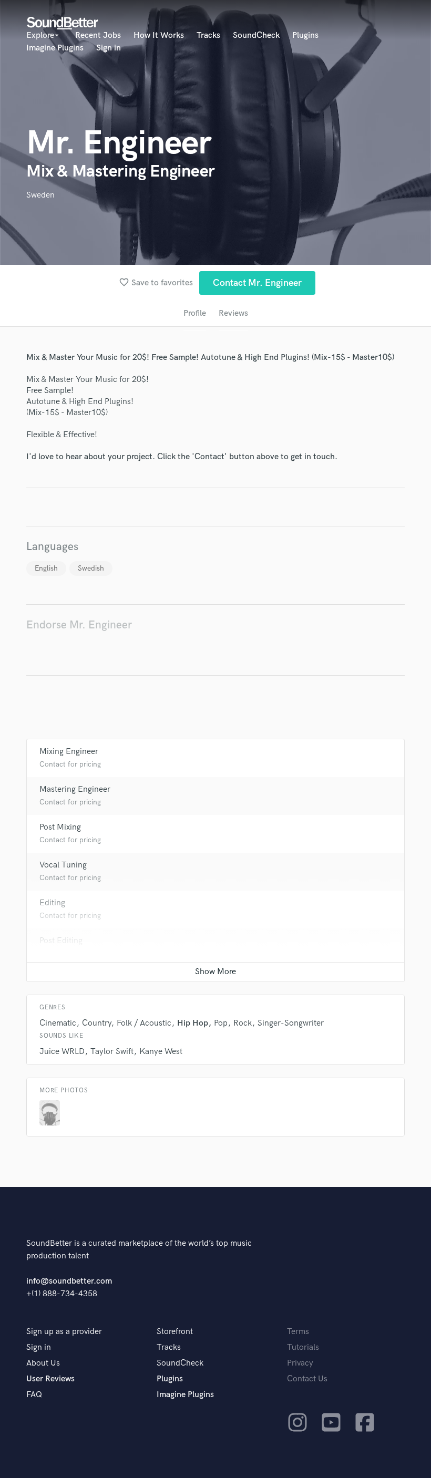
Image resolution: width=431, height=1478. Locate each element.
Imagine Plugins (55, 48)
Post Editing (61, 941)
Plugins (305, 35)
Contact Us (307, 1379)
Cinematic (57, 1023)
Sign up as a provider (64, 1332)
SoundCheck (256, 35)
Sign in (108, 48)
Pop (221, 1023)
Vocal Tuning (63, 865)
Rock (242, 1023)
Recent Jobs (98, 35)
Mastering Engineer (74, 789)
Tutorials (303, 1347)
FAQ (34, 1395)
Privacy (300, 1363)
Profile (194, 313)
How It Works (159, 35)
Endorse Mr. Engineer (79, 625)
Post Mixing (60, 827)
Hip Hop (192, 1023)
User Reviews (50, 1379)
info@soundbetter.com (69, 1281)
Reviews (233, 313)
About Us (43, 1363)
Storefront (175, 1332)
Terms (298, 1332)
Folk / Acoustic (144, 1023)
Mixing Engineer (68, 752)
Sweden (40, 195)
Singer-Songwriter (291, 1023)
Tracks (208, 35)
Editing (52, 903)
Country (96, 1023)
